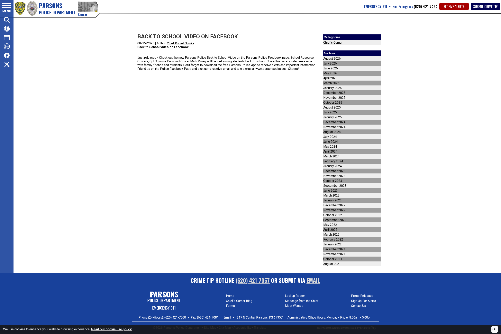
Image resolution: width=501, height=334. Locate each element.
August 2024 (332, 132)
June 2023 (330, 190)
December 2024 (334, 122)
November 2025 (334, 98)
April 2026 (330, 78)
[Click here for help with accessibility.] (7, 29)
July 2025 (330, 112)
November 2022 (334, 210)
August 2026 (332, 58)
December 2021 (334, 249)
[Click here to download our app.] (7, 37)
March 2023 (331, 195)
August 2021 (332, 264)
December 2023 (334, 171)
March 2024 (331, 156)
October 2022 (332, 215)
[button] (6, 8)
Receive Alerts (454, 6)
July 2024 (330, 137)
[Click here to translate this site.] (7, 46)
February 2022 (333, 239)
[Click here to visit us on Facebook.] (7, 55)
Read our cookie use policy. (111, 329)
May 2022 (330, 225)
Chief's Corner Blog (239, 301)
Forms (230, 306)
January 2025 (332, 117)
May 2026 (330, 73)
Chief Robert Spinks (180, 43)
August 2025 (332, 107)
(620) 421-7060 (425, 6)
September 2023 (334, 186)
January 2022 (332, 244)
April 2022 (330, 230)
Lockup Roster (295, 296)
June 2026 (330, 68)
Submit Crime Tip (485, 6)
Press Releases (362, 296)
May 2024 (330, 146)
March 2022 (331, 234)
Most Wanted (294, 306)
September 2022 (334, 220)
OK (494, 329)
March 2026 (331, 83)
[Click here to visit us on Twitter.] (7, 64)
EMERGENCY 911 (375, 6)
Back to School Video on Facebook (187, 36)
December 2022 (334, 205)
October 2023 (332, 181)
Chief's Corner (332, 42)
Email (313, 280)
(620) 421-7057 (253, 280)
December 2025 (334, 93)
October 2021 (332, 259)
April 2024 (330, 151)
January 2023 (332, 200)
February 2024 (333, 161)
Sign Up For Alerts (363, 301)
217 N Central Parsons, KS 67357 (260, 317)
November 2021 (334, 254)
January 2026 (332, 88)
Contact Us (358, 306)
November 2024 (334, 127)
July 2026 (330, 63)
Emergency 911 (164, 308)
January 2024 (332, 166)
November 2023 (334, 176)
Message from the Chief (301, 301)
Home (230, 296)
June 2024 (330, 142)
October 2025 (332, 102)
